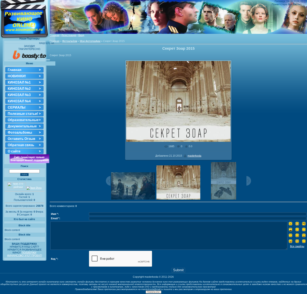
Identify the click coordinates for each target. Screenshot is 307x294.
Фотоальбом (69, 41)
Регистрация (68, 35)
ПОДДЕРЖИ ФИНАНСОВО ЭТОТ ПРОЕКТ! (24, 254)
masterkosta (194, 155)
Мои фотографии (90, 41)
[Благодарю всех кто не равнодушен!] (29, 162)
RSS (304, 4)
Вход (81, 35)
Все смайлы (297, 246)
